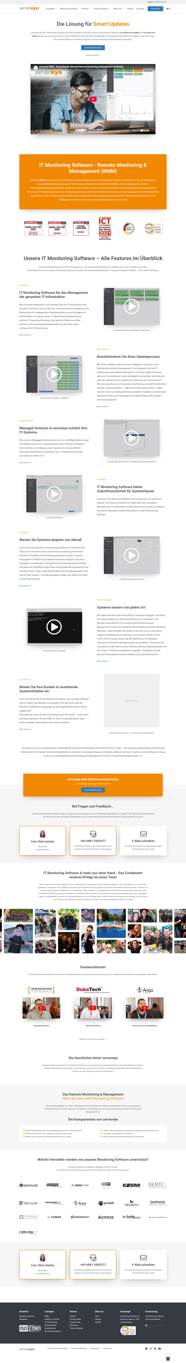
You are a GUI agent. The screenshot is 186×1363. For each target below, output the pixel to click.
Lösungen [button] (50, 9)
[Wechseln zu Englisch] (167, 8)
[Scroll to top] (168, 1359)
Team (97, 1316)
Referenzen (74, 1325)
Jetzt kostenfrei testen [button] (93, 48)
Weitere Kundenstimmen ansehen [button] (92, 1039)
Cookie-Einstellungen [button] (79, 1348)
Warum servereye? (69, 9)
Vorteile (72, 1316)
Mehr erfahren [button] (24, 335)
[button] (170, 8)
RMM (47, 1316)
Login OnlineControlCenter (57, 1348)
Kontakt (98, 1322)
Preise (130, 9)
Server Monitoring (50, 267)
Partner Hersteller (76, 1328)
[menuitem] (51, 8)
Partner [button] (84, 9)
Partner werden (75, 1319)
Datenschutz (95, 1348)
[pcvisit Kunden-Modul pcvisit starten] (156, 1328)
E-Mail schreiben (143, 841)
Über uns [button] (117, 9)
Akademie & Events (26, 1316)
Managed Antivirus (42, 440)
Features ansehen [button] (92, 55)
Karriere (140, 9)
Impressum (107, 1348)
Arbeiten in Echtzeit (52, 1319)
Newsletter (23, 1319)
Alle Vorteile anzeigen (53, 1331)
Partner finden (75, 1322)
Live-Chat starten (42, 841)
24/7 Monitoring (51, 1322)
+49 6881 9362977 (160, 2)
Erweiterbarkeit (50, 1328)
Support (98, 1319)
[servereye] (29, 8)
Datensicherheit (50, 1325)
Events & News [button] (101, 9)
